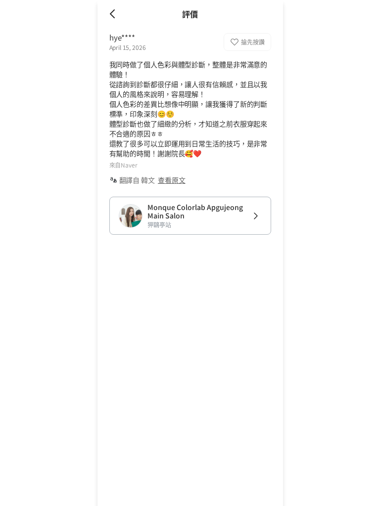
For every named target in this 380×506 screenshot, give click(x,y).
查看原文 (172, 180)
